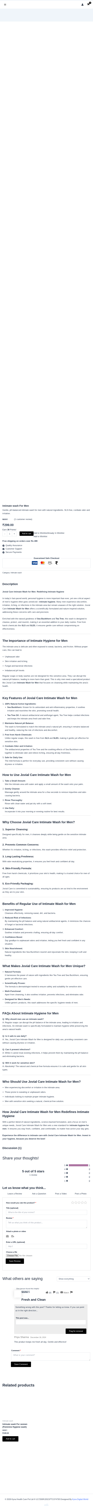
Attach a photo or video (16, 1231)
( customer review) (23, 519)
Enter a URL (15, 1242)
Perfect (85, 1202)
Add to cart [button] (10, 1439)
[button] (49, 533)
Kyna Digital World (80, 1499)
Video (12, 1236)
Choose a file (11, 1252)
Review (9, 1218)
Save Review (15, 1261)
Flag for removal (76, 1331)
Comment (16, 1350)
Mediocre (76, 1202)
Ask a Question (39, 1194)
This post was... (22, 1318)
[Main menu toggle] (5, 4)
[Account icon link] (82, 5)
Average (79, 1202)
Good (82, 1202)
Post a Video (61, 1194)
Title (12, 1208)
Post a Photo (80, 1194)
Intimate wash (16, 573)
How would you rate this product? (21, 1203)
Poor (72, 1202)
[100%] (78, 1165)
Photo (7, 1236)
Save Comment (21, 1364)
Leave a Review (15, 1194)
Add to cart (26, 534)
